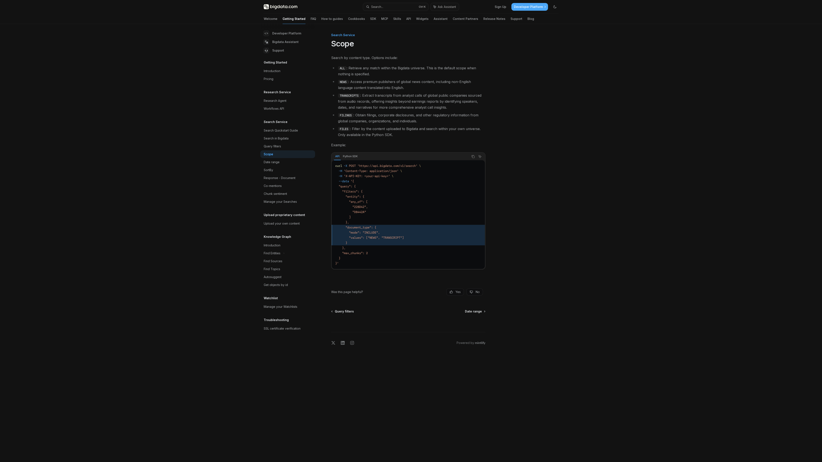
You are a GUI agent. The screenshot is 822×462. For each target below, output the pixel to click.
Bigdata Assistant (285, 42)
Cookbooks (356, 19)
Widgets (422, 19)
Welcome (270, 19)
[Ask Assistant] (480, 156)
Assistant (441, 19)
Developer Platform (286, 33)
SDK (373, 19)
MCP (384, 19)
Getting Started (294, 19)
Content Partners (465, 19)
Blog (530, 19)
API (408, 19)
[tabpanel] (408, 214)
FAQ (313, 19)
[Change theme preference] (554, 6)
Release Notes (494, 19)
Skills (397, 19)
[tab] (337, 156)
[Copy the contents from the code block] (473, 156)
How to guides (332, 19)
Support (516, 19)
